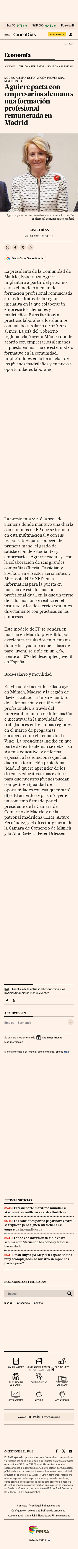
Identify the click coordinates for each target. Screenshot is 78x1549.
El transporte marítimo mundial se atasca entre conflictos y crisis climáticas (35, 1210)
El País (68, 44)
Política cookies (51, 1505)
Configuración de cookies (25, 1510)
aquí (66, 1051)
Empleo (23, 66)
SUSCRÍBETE (57, 34)
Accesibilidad (15, 1515)
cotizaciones (15, 1400)
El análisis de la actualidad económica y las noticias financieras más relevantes (34, 991)
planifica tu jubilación (16, 1383)
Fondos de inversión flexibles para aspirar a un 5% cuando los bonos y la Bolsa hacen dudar (36, 1242)
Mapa (27, 1515)
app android (62, 1400)
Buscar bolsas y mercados (25, 1281)
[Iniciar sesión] (71, 34)
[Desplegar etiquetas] (71, 1022)
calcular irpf (16, 1367)
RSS (34, 1515)
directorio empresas (62, 1383)
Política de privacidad (53, 1510)
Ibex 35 (10, 25)
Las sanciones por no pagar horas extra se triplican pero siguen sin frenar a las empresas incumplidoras (38, 1225)
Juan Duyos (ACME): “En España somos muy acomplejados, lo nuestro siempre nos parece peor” (38, 1259)
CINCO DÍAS (39, 230)
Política (52, 66)
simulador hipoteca (39, 1367)
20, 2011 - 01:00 (39, 236)
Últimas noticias (18, 1200)
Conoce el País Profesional (39, 1417)
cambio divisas (39, 1382)
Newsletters (44, 1515)
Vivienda (10, 66)
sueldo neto (62, 1367)
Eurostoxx (23, 1303)
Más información (13, 1041)
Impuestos (37, 66)
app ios (39, 1400)
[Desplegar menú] (7, 34)
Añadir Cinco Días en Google (27, 258)
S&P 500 (38, 25)
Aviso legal (35, 1505)
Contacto (22, 1505)
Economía (17, 55)
